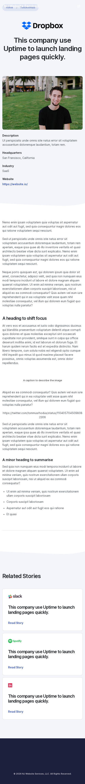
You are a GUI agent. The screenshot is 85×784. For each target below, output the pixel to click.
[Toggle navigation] (79, 6)
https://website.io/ (15, 184)
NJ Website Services (21, 6)
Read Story (15, 623)
